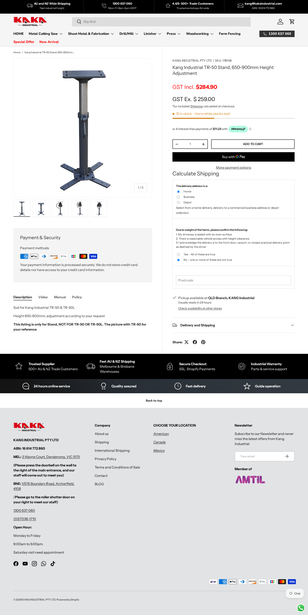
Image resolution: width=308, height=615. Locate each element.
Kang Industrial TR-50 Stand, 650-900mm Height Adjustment (50, 52)
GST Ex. (193, 99)
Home (17, 52)
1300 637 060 (24, 510)
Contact (101, 476)
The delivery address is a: (192, 186)
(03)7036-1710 (24, 519)
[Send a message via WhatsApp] (301, 608)
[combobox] (161, 21)
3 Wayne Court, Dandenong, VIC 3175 (51, 457)
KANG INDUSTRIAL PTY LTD (192, 60)
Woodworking (197, 33)
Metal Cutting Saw (43, 33)
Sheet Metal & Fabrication (88, 33)
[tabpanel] (82, 320)
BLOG (99, 484)
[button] (292, 21)
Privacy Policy (105, 459)
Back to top (154, 400)
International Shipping (112, 450)
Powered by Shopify (68, 599)
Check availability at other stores (200, 308)
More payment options (233, 167)
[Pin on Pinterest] (203, 342)
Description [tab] (22, 297)
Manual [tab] (60, 297)
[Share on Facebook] (195, 342)
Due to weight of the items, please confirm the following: (212, 229)
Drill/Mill (126, 33)
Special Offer (23, 42)
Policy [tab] (77, 297)
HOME (18, 33)
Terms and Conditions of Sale (117, 467)
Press (171, 33)
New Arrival (49, 42)
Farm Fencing (230, 33)
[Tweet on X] (186, 342)
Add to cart (253, 144)
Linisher (150, 33)
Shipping (196, 106)
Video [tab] (43, 297)
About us (102, 434)
